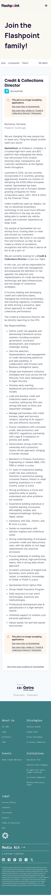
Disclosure (7, 812)
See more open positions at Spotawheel (25, 666)
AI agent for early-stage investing (36, 771)
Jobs (4, 742)
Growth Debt (32, 732)
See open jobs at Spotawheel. (26, 106)
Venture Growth (34, 727)
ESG (3, 828)
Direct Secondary (34, 737)
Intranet (6, 807)
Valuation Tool (34, 760)
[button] (46, 5)
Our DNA (5, 727)
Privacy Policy (9, 802)
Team (4, 732)
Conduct (5, 818)
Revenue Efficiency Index (35, 783)
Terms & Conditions (11, 823)
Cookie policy (32, 695)
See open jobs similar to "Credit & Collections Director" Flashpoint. (27, 112)
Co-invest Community (36, 742)
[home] (10, 6)
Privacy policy (19, 695)
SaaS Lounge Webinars (12, 760)
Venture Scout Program (37, 765)
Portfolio (6, 737)
